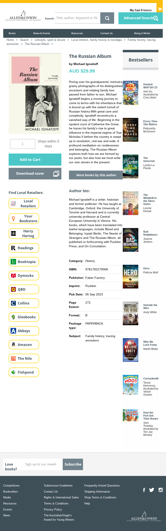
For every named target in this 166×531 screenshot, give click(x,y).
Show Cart (159, 7)
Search (49, 18)
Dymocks (26, 275)
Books (12, 33)
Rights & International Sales (61, 497)
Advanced (138, 18)
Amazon (25, 344)
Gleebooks (27, 317)
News (6, 515)
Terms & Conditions (56, 503)
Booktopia (27, 261)
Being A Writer (142, 33)
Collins (23, 303)
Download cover (30, 173)
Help (87, 503)
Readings (26, 248)
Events (7, 509)
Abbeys (24, 330)
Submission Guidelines (58, 485)
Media (7, 497)
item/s (141, 10)
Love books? (11, 466)
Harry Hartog (28, 233)
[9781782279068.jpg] (35, 93)
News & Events (41, 33)
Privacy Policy (53, 509)
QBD (22, 289)
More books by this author (96, 175)
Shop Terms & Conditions (100, 497)
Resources (77, 33)
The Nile (25, 358)
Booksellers (10, 491)
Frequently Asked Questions (102, 485)
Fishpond (26, 372)
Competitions (11, 485)
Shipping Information (97, 491)
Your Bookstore (28, 218)
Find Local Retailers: (26, 192)
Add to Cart (30, 159)
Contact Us (107, 33)
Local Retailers (28, 203)
